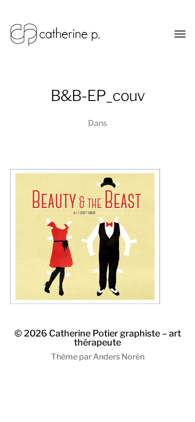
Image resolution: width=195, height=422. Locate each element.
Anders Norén (118, 357)
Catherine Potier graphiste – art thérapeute (115, 338)
